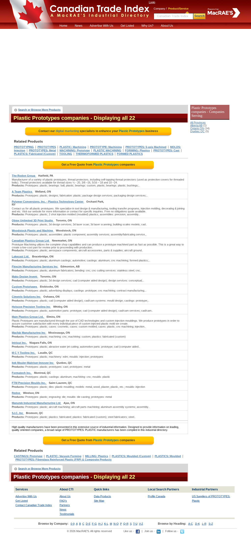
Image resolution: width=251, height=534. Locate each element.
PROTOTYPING (24, 147)
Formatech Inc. (22, 372)
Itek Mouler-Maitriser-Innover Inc (33, 362)
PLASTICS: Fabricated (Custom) (35, 153)
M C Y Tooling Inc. (24, 352)
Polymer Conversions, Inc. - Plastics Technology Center (48, 201)
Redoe (16, 392)
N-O (116, 523)
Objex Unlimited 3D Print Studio (33, 220)
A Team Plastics (22, 191)
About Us (167, 25)
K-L (106, 523)
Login (152, 2)
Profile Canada (156, 496)
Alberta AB (196, 125)
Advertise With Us (101, 25)
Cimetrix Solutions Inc (26, 296)
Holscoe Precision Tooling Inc (31, 306)
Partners (65, 505)
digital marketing (67, 131)
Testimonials (67, 513)
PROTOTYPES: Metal (42, 150)
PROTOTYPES (47, 147)
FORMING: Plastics (137, 150)
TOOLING (65, 153)
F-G (94, 523)
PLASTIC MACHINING (107, 150)
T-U (135, 523)
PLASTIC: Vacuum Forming (63, 456)
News (78, 25)
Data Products (102, 496)
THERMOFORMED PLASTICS (94, 153)
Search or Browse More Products (39, 109)
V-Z (141, 523)
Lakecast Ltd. (21, 256)
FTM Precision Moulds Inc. (29, 382)
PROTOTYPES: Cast (166, 150)
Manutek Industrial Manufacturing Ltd (36, 402)
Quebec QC (197, 131)
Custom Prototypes (25, 286)
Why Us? (147, 25)
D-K (197, 523)
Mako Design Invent (25, 276)
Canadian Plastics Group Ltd (31, 240)
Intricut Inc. (19, 342)
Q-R (125, 523)
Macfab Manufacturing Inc (29, 332)
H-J (100, 523)
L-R (204, 523)
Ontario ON (197, 128)
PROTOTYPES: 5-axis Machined (146, 147)
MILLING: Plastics (96, 456)
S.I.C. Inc (18, 413)
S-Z (211, 523)
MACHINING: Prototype (75, 150)
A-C (190, 523)
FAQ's (63, 500)
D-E (88, 523)
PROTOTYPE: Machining (106, 147)
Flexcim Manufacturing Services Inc (35, 266)
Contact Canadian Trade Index (33, 505)
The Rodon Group (24, 175)
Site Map (99, 500)
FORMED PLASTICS (130, 153)
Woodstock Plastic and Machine (33, 230)
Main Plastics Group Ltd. (28, 316)
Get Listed (127, 25)
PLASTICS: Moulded (168, 456)
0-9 (73, 523)
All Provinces (198, 122)
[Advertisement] (125, 65)
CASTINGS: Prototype (28, 456)
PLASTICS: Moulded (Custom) (131, 456)
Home (63, 25)
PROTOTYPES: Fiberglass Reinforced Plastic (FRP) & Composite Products (63, 459)
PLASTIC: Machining (73, 147)
